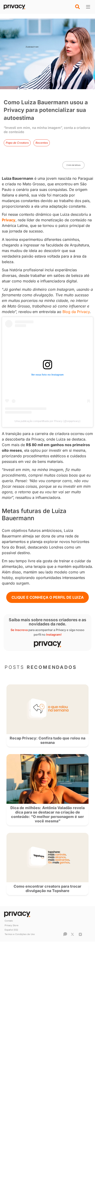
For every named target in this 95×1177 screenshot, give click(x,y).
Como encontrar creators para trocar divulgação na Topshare (47, 888)
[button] (77, 7)
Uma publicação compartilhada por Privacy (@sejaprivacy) (47, 421)
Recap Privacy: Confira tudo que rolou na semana (47, 740)
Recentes (42, 142)
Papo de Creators (17, 142)
